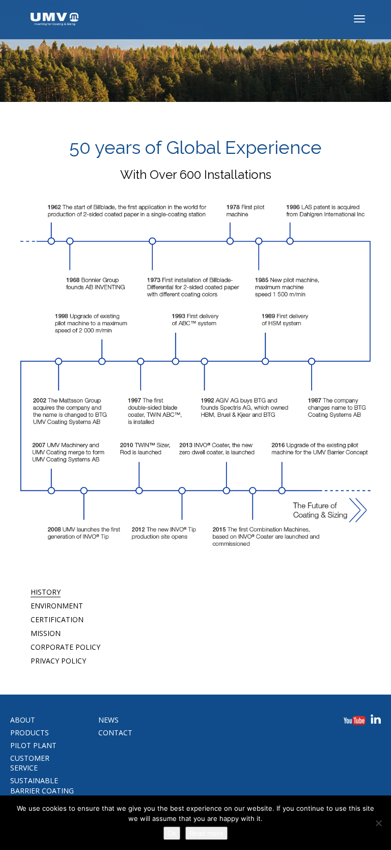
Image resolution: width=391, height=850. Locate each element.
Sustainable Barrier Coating (42, 785)
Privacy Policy (58, 661)
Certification (57, 619)
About (22, 720)
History (46, 592)
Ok (171, 833)
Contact (115, 732)
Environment (57, 605)
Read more (206, 833)
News (108, 720)
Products (29, 732)
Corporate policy (65, 647)
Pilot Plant (33, 745)
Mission (46, 633)
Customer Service (29, 763)
